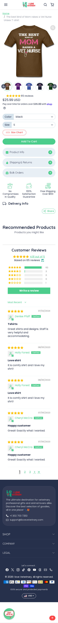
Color (8, 117)
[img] (15, 311)
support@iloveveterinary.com (26, 519)
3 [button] (30, 472)
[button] (9, 4)
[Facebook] (7, 570)
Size (7, 125)
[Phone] (51, 570)
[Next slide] (54, 86)
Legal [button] (6, 552)
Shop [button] (6, 534)
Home (6, 13)
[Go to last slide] (3, 86)
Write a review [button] (29, 291)
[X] (12, 570)
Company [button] (9, 543)
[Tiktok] (23, 570)
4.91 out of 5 (37, 257)
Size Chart (17, 132)
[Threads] (40, 570)
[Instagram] (18, 570)
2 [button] (25, 472)
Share (50, 211)
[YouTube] (34, 570)
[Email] (45, 570)
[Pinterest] (29, 570)
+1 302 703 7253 (18, 515)
